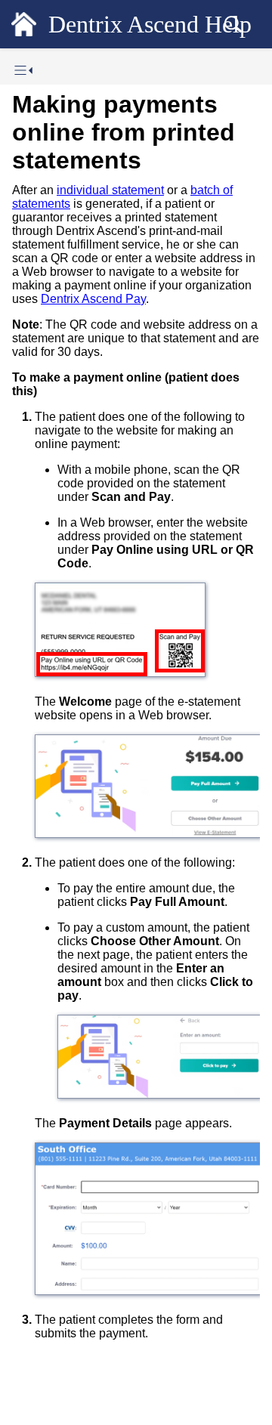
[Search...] (233, 24)
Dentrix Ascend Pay (93, 298)
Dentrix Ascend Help (150, 24)
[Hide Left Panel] (23, 70)
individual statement (110, 190)
